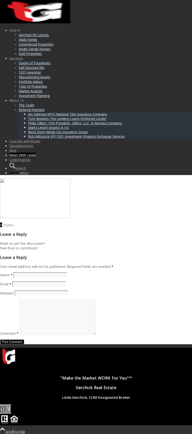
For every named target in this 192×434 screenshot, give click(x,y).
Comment (9, 333)
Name (6, 275)
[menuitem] (100, 42)
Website (7, 293)
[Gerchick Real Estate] (35, 22)
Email (5, 284)
